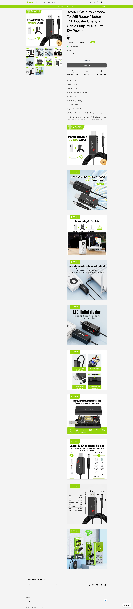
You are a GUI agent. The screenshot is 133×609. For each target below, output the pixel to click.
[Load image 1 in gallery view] (30, 52)
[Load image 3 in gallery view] (49, 52)
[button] (51, 2)
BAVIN (31, 607)
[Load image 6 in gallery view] (39, 61)
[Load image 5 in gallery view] (30, 61)
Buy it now (86, 65)
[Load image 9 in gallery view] (30, 71)
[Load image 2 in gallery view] (39, 52)
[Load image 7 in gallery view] (49, 61)
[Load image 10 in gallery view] (39, 71)
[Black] (68, 38)
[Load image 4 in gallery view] (58, 52)
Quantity (69, 50)
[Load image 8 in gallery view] (58, 61)
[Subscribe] (56, 585)
